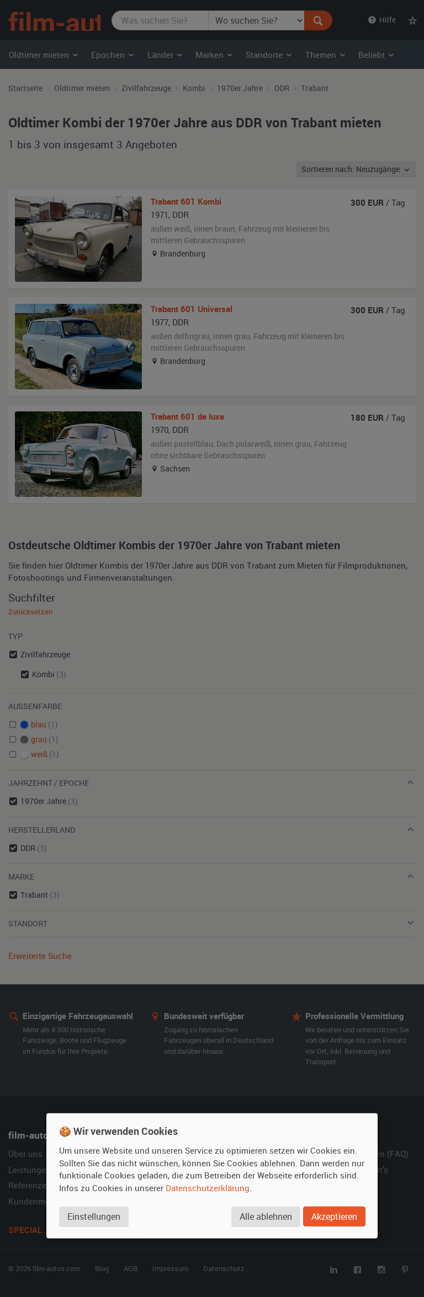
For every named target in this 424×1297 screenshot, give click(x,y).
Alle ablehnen (266, 1216)
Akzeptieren (334, 1216)
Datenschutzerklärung (208, 1187)
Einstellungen (93, 1216)
